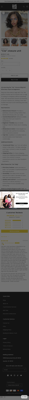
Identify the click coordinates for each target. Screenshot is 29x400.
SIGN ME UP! (21, 203)
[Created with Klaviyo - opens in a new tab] (14, 208)
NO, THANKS (22, 205)
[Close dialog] (28, 192)
